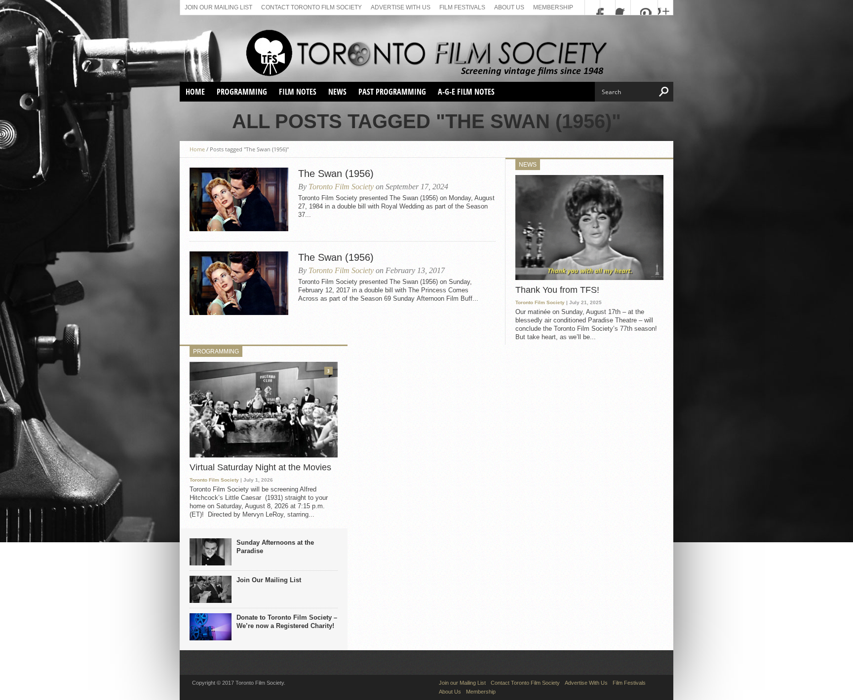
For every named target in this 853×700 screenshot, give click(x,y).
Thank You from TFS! (557, 290)
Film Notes (297, 91)
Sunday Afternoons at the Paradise (275, 547)
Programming (242, 91)
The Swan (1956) (336, 173)
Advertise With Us (400, 7)
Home (195, 91)
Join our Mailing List (218, 7)
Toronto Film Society (341, 186)
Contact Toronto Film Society (311, 7)
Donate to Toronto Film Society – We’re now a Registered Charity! (286, 622)
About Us (509, 7)
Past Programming (392, 91)
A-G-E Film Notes (466, 91)
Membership (553, 7)
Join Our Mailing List (268, 580)
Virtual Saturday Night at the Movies (260, 467)
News (337, 91)
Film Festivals (462, 7)
